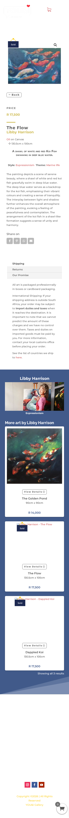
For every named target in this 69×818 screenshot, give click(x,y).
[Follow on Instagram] (27, 785)
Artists (23, 707)
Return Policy (27, 761)
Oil (8, 139)
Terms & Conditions (31, 757)
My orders (25, 715)
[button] (55, 45)
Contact (24, 740)
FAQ (21, 728)
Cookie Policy (27, 772)
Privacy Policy (27, 768)
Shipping (18, 263)
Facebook (10, 241)
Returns (17, 269)
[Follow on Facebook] (34, 785)
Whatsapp (24, 241)
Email (31, 241)
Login (22, 711)
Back (16, 94)
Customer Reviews (31, 718)
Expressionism (25, 165)
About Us (25, 750)
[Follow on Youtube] (41, 785)
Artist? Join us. (28, 753)
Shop (22, 703)
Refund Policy (28, 764)
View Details (33, 491)
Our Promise (20, 275)
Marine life (53, 165)
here (19, 357)
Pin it (17, 241)
